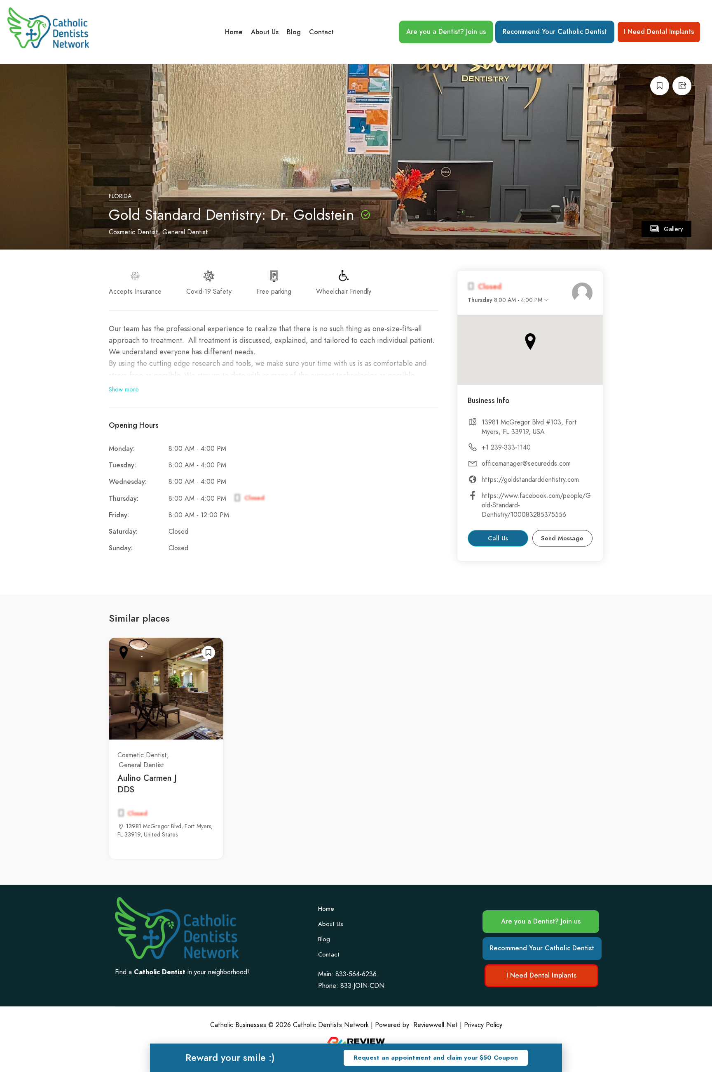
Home (234, 32)
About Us (265, 32)
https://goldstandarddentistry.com (530, 479)
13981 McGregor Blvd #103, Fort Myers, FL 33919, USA (529, 427)
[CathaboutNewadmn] (582, 293)
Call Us (498, 538)
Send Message (562, 538)
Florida (120, 196)
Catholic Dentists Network (331, 1025)
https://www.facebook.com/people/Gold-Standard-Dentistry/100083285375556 (536, 505)
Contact (321, 32)
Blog (294, 32)
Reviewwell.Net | (437, 1025)
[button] (436, 1058)
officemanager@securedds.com (526, 463)
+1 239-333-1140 (506, 447)
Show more (124, 389)
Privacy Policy (483, 1025)
